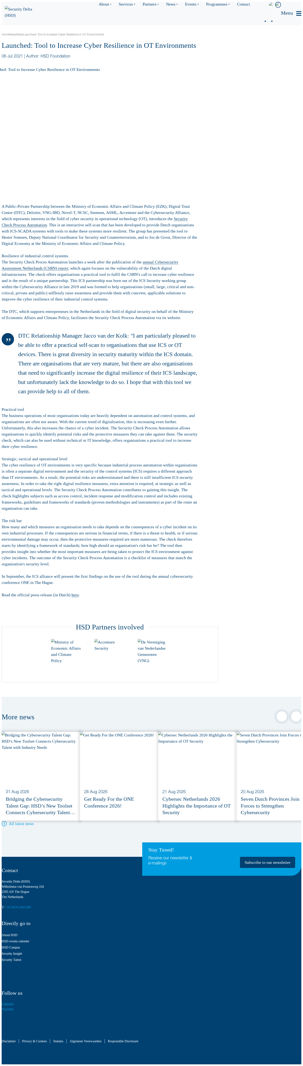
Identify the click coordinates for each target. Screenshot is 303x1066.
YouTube (8, 1009)
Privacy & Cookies (34, 1041)
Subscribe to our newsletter (267, 862)
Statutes (58, 1041)
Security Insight (12, 953)
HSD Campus (11, 947)
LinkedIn (8, 1004)
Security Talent (11, 960)
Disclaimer (9, 1041)
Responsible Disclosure (123, 1041)
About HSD (10, 935)
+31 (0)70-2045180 (18, 907)
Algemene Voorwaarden (85, 1041)
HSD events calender (15, 941)
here (75, 595)
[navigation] (291, 13)
